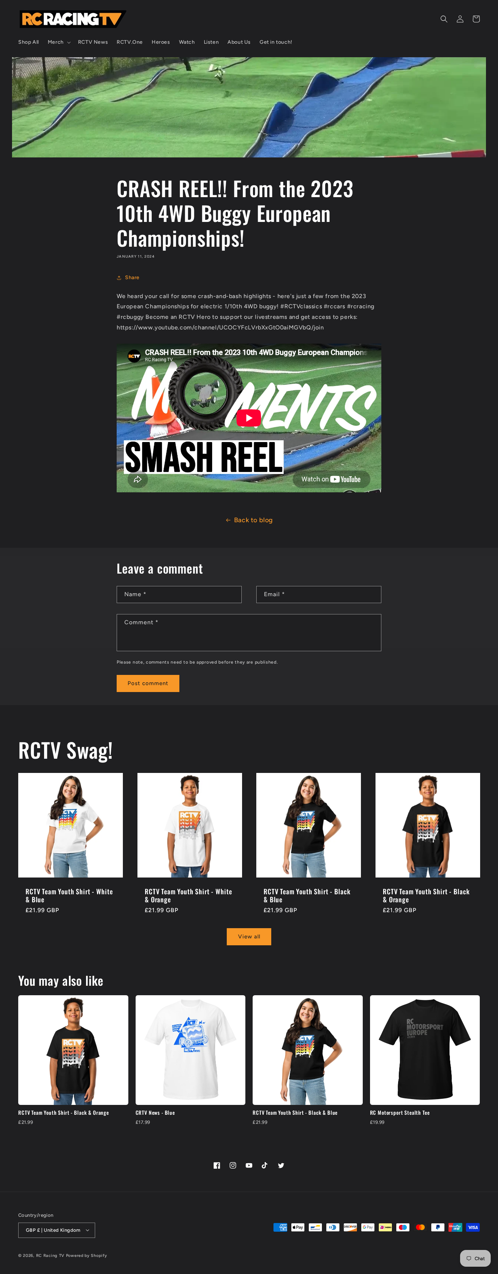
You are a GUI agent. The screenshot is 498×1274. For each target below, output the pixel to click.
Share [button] (132, 277)
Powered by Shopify (86, 1255)
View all (249, 936)
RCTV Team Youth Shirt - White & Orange (188, 895)
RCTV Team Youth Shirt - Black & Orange (426, 895)
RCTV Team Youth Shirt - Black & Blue (307, 895)
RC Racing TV (51, 1255)
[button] (58, 42)
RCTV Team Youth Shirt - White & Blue (69, 895)
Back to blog (253, 520)
